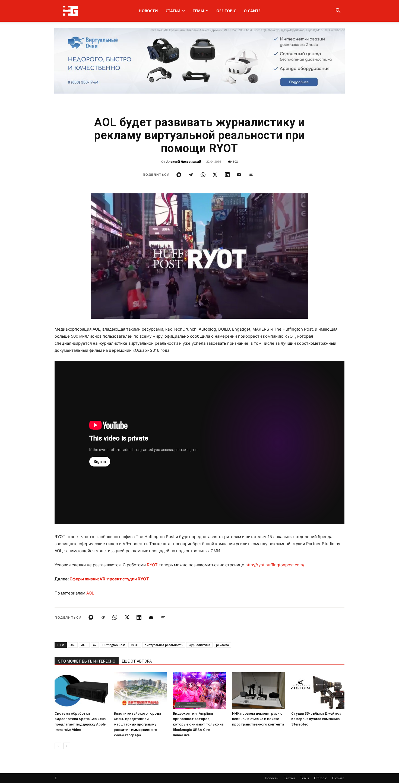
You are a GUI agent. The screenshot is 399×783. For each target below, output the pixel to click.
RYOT (152, 564)
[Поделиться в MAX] (179, 175)
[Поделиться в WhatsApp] (203, 175)
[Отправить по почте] (239, 175)
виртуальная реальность (164, 645)
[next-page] (66, 746)
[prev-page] (58, 746)
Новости (148, 10)
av (94, 645)
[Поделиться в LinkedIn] (227, 175)
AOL (90, 593)
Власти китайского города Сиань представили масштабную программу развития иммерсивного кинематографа (137, 724)
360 (72, 645)
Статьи (173, 10)
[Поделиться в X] (215, 175)
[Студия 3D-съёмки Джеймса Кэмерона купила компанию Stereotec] (317, 690)
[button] (337, 11)
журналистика (199, 645)
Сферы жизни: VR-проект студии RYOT (109, 578)
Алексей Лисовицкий (183, 161)
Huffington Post (113, 645)
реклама (222, 645)
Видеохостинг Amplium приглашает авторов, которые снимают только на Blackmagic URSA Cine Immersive (198, 724)
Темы (198, 10)
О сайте (252, 10)
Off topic (226, 10)
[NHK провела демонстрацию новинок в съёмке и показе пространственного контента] (258, 690)
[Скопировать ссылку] (251, 175)
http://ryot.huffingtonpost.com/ (274, 564)
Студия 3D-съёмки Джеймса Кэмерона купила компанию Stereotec (316, 718)
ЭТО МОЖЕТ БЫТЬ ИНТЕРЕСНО (86, 661)
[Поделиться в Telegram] (191, 175)
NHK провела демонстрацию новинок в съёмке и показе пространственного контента (258, 718)
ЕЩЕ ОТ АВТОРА (137, 661)
